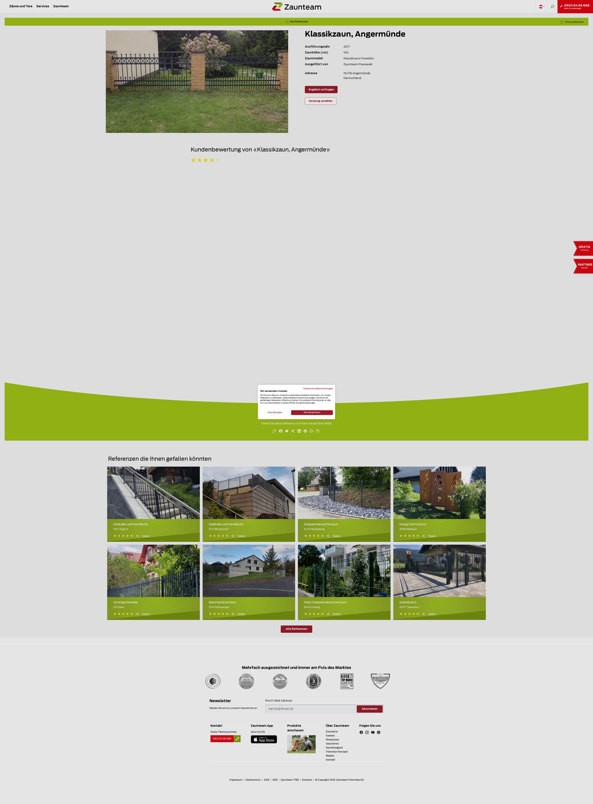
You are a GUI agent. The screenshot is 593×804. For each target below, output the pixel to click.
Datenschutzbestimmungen (318, 389)
